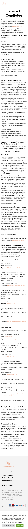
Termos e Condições (7, 475)
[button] (10, 3)
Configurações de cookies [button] (8, 525)
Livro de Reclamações (8, 480)
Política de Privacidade (8, 478)
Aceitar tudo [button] (20, 525)
